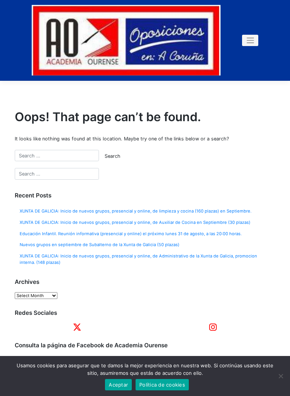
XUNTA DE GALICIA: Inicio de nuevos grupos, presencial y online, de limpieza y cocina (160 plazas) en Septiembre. (135, 211)
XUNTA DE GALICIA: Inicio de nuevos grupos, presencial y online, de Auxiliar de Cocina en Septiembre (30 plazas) (135, 222)
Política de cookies (162, 385)
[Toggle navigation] (250, 40)
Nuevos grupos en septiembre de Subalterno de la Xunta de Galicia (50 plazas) (99, 244)
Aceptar (118, 385)
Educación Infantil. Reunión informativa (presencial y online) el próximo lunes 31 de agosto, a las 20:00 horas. (131, 233)
